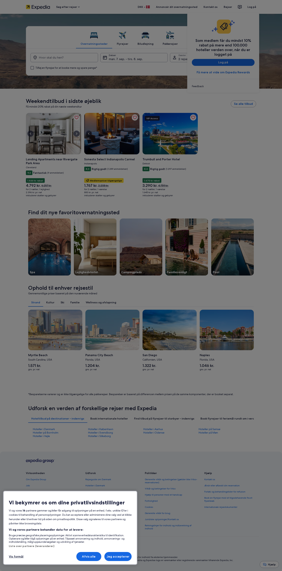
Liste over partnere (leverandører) (31, 546)
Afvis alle (89, 556)
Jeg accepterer (118, 556)
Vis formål (16, 556)
